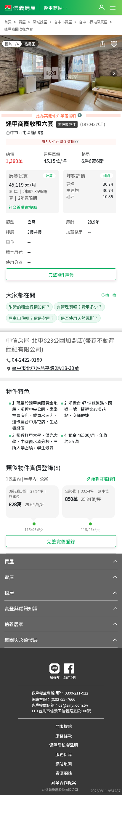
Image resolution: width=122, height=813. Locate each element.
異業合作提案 (63, 782)
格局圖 (30, 43)
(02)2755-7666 (63, 699)
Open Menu (112, 8)
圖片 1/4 (12, 43)
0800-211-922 (76, 693)
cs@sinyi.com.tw (73, 705)
